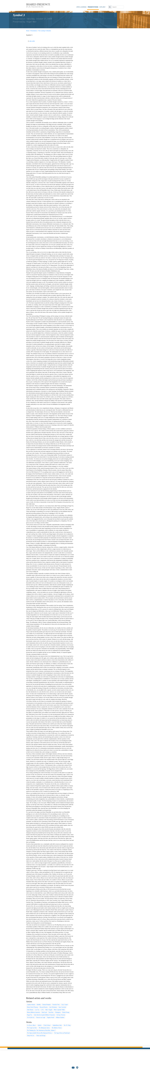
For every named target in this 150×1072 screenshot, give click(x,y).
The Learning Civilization (44, 30)
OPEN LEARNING (81, 7)
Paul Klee (51, 1012)
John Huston (30, 1009)
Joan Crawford (62, 1007)
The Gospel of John (32, 1027)
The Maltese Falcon (57, 1027)
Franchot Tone (56, 1004)
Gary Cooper (64, 1004)
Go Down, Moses (31, 1025)
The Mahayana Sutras (44, 1027)
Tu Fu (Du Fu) (30, 1017)
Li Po (42, 1009)
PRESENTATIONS (93, 7)
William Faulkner (60, 1017)
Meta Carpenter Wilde (59, 1009)
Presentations (33, 30)
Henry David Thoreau (32, 1007)
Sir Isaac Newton (61, 1015)
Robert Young (65, 1012)
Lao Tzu (37, 1009)
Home (27, 30)
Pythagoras (58, 1012)
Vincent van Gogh (40, 1017)
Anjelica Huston (31, 1004)
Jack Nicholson (53, 1007)
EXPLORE (102, 7)
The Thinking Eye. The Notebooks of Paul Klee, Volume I (41, 1030)
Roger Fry (29, 1015)
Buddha (39, 1004)
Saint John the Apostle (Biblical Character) (44, 1015)
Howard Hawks (44, 1007)
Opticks (39, 1025)
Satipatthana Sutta (57, 1025)
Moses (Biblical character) (33, 1012)
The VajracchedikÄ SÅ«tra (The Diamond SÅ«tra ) (39, 1033)
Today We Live (30, 1035)
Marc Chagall (48, 1009)
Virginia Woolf (50, 1017)
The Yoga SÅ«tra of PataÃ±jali (62, 1033)
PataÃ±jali (44, 1012)
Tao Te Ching (67, 1025)
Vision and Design (40, 1035)
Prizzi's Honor (47, 1025)
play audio (32, 41)
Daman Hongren (46, 1004)
